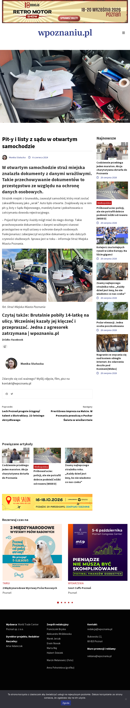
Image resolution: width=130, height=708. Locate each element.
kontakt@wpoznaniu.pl (16, 383)
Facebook (17, 339)
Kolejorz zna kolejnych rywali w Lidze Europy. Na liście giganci (111, 250)
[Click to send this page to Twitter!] (12, 393)
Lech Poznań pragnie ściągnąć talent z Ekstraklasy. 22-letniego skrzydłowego (23, 413)
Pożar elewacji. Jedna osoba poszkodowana (110, 324)
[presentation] (5, 564)
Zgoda (65, 703)
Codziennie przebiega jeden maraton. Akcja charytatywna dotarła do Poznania (111, 168)
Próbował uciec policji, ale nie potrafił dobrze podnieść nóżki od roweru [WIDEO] (111, 213)
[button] (58, 602)
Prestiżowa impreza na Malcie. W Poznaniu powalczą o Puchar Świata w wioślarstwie (71, 413)
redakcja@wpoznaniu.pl (99, 629)
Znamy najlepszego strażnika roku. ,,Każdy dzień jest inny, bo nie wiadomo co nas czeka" (78, 473)
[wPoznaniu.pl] (65, 33)
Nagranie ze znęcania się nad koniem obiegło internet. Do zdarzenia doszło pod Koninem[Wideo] (111, 362)
